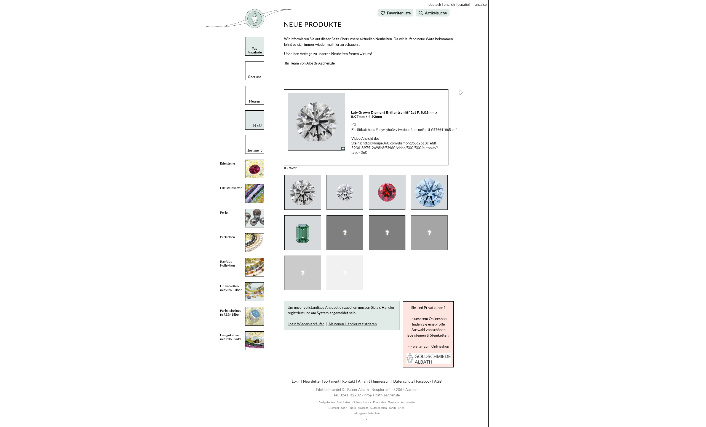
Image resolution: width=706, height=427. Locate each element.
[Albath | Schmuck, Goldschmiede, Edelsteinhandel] (250, 27)
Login (296, 381)
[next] (461, 94)
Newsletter (312, 381)
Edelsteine (227, 163)
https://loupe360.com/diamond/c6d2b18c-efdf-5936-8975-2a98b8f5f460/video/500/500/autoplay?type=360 (394, 148)
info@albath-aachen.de (382, 395)
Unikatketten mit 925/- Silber (231, 288)
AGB (438, 381)
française (479, 4)
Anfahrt (364, 381)
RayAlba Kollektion (227, 263)
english (449, 4)
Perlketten (227, 237)
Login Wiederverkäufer (306, 324)
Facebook (423, 381)
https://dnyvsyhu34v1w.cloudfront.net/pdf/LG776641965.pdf (412, 130)
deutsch (435, 4)
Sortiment (331, 381)
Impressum (382, 381)
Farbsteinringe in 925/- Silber (230, 312)
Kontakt (348, 381)
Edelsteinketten (231, 188)
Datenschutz (403, 381)
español (464, 4)
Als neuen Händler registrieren (352, 324)
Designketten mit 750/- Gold (230, 337)
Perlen (224, 212)
